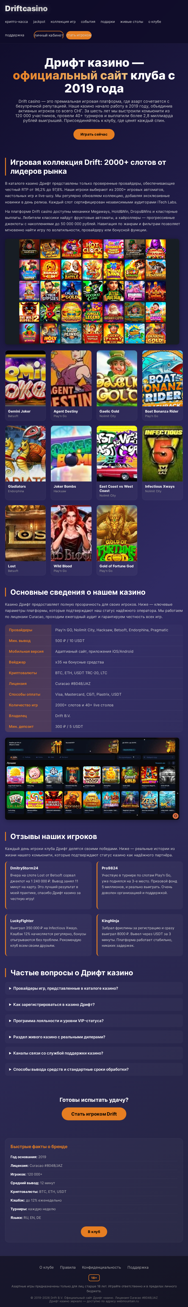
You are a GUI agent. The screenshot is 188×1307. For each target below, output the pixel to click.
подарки (108, 21)
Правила (68, 1267)
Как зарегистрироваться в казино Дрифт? (54, 1004)
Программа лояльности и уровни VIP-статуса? (58, 1020)
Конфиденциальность (101, 1267)
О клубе (46, 1267)
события (88, 21)
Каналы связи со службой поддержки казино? (58, 1053)
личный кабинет (48, 35)
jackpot (39, 21)
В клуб (94, 1232)
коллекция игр (63, 21)
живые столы (131, 21)
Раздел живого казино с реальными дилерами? (59, 1037)
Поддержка (138, 1267)
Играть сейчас (94, 134)
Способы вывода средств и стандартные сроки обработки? (71, 1069)
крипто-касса (16, 21)
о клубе (154, 21)
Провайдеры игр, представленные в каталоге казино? (65, 988)
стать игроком (78, 35)
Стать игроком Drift (94, 1114)
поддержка (14, 35)
